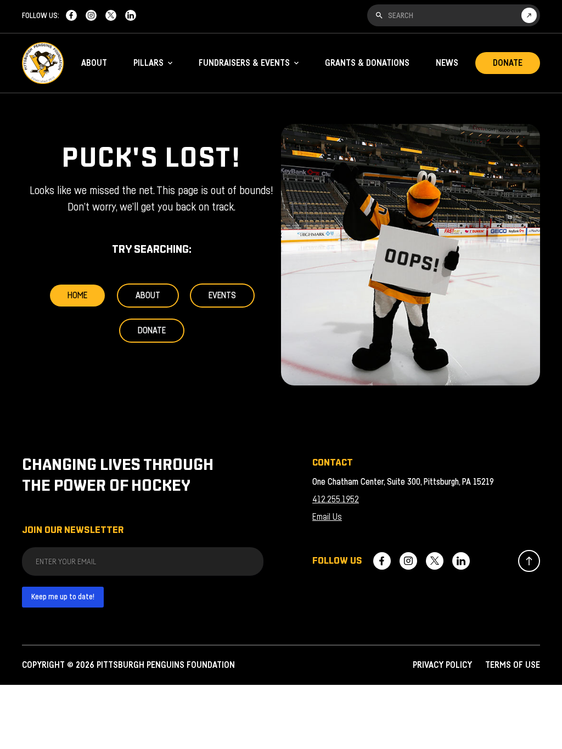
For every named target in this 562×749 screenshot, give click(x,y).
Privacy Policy (442, 665)
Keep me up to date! (62, 597)
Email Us (327, 517)
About (94, 63)
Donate (507, 63)
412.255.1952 (335, 499)
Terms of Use (512, 665)
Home (77, 295)
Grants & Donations (367, 63)
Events (222, 295)
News (447, 63)
